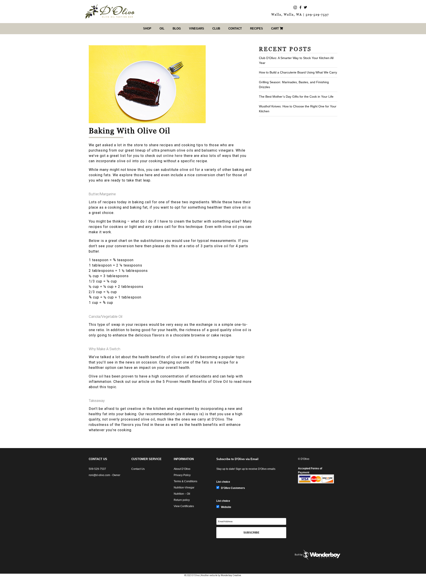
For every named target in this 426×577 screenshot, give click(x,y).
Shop (147, 28)
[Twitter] (305, 7)
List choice (223, 481)
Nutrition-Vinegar (184, 487)
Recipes (256, 28)
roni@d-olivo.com (99, 475)
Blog (177, 28)
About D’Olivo (182, 468)
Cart (275, 28)
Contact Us (138, 468)
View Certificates (184, 506)
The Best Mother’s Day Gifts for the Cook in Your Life (296, 96)
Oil (162, 28)
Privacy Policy (182, 475)
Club (216, 28)
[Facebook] (300, 7)
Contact (235, 28)
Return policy (182, 500)
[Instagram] (295, 7)
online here (173, 156)
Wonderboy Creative (231, 575)
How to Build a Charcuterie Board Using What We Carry (298, 72)
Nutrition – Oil (182, 493)
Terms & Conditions (185, 481)
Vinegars (196, 28)
